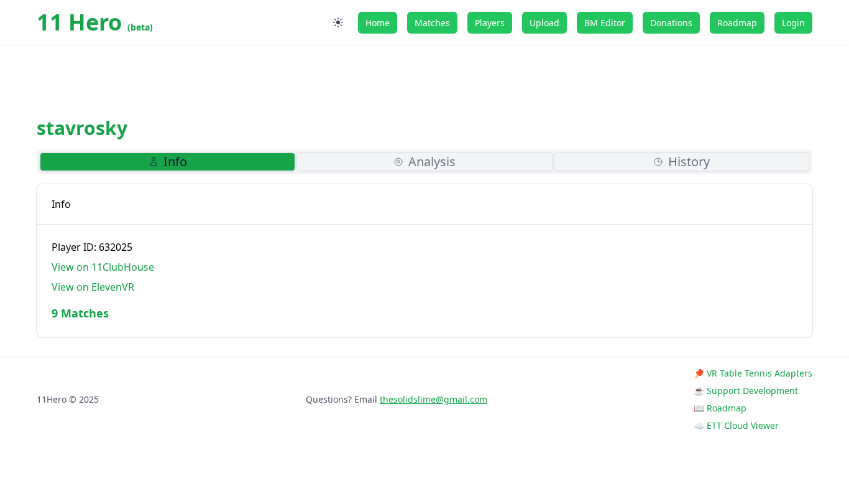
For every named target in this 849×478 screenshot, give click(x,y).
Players (490, 23)
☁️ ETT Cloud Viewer (736, 425)
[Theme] (338, 22)
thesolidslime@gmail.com (433, 399)
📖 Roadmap (720, 408)
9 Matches (80, 313)
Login (793, 23)
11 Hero (95, 22)
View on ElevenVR (93, 287)
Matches (432, 23)
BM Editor (604, 23)
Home (377, 23)
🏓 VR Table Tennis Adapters (753, 373)
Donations (671, 23)
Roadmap (737, 23)
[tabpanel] (424, 260)
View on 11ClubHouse (103, 267)
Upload (544, 23)
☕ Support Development (746, 390)
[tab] (167, 162)
